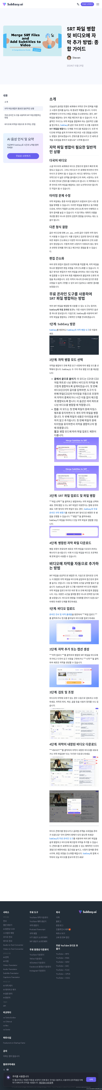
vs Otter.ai (7, 1021)
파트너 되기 (60, 933)
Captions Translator (11, 977)
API (4, 1006)
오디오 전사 (7, 937)
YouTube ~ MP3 (62, 954)
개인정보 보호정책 (46, 1082)
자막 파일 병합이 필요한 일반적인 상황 (19, 108)
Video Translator (10, 965)
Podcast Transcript (37, 929)
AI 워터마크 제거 (9, 989)
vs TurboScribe (9, 1017)
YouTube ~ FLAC (63, 970)
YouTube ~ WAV (62, 962)
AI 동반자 (6, 997)
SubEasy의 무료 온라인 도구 (61, 838)
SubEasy (64, 125)
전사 (5, 921)
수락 (91, 1079)
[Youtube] (7, 1070)
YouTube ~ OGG (63, 978)
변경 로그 (59, 925)
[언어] (78, 4)
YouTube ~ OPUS (63, 974)
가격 (58, 917)
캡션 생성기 (7, 925)
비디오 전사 (7, 941)
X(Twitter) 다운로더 (37, 963)
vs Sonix (6, 1029)
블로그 (58, 921)
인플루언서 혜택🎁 (63, 929)
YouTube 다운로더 (37, 955)
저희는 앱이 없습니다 (11, 1056)
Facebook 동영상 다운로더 (40, 967)
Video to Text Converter (13, 949)
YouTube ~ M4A (62, 958)
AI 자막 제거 (7, 985)
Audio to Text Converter (13, 945)
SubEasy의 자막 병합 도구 (78, 330)
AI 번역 (6, 957)
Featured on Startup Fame (14, 1043)
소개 (6, 102)
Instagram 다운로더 (37, 970)
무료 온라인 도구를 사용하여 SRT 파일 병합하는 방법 (23, 116)
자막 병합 (33, 933)
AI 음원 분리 (7, 993)
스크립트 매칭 (8, 933)
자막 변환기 (34, 925)
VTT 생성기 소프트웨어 (38, 937)
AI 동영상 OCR (9, 929)
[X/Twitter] (4, 1070)
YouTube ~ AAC (62, 966)
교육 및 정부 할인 (62, 937)
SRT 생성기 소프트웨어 (38, 941)
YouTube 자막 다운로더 (39, 917)
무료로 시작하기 (87, 4)
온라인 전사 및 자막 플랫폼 (60, 614)
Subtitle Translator (11, 973)
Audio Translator (10, 969)
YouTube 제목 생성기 (38, 921)
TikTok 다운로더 (36, 959)
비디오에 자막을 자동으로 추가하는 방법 (20, 124)
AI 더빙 (6, 961)
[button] (78, 4)
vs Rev (5, 1025)
